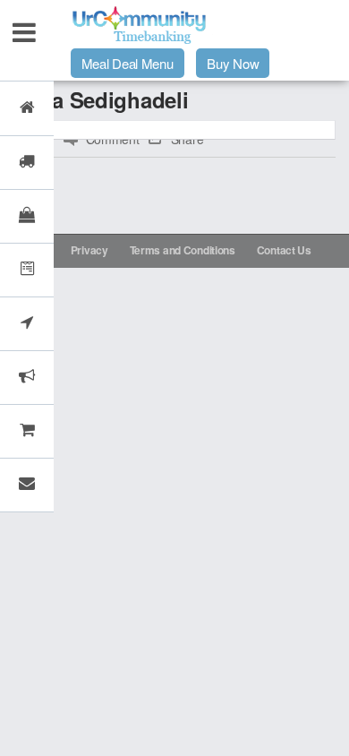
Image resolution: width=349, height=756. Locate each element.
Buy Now (233, 63)
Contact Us (284, 250)
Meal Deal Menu (127, 63)
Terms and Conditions (182, 250)
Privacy (89, 250)
